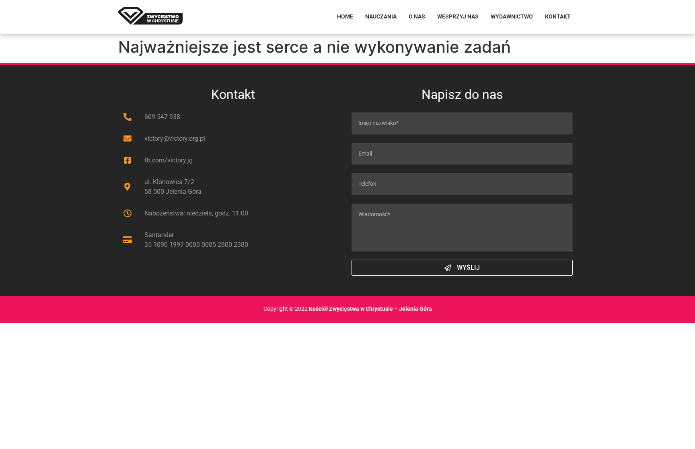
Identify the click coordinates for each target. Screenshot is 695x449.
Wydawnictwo (512, 16)
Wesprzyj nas (458, 16)
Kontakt (558, 16)
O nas (417, 16)
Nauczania (381, 16)
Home (345, 16)
